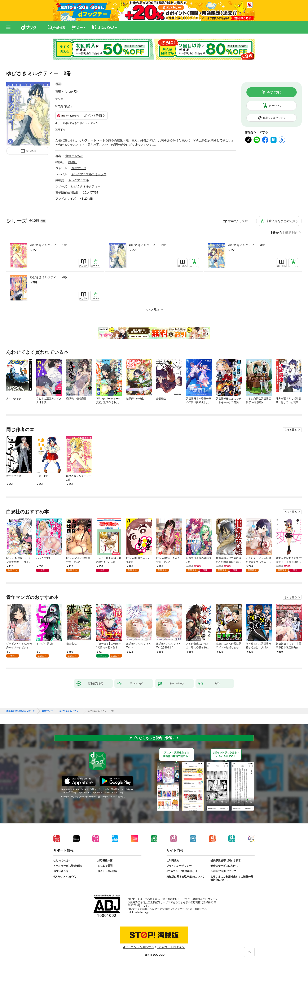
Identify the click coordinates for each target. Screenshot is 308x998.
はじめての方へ (62, 860)
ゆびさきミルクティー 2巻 (147, 245)
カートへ (275, 105)
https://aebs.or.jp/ (139, 912)
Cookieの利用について (224, 871)
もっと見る (290, 429)
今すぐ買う (274, 92)
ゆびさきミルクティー (86, 186)
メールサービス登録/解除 (67, 865)
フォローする (76, 92)
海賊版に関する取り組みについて (185, 876)
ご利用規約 (173, 860)
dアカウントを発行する (138, 947)
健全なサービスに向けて (224, 865)
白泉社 (72, 162)
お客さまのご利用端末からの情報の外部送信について (232, 878)
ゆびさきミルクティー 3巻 (246, 245)
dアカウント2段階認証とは (182, 871)
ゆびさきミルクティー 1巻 (48, 245)
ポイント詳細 (93, 115)
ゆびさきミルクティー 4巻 (48, 277)
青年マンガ (78, 168)
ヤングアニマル (78, 180)
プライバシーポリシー (179, 865)
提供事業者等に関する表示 (226, 860)
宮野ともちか (64, 91)
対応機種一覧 (105, 860)
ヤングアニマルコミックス (88, 174)
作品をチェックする (274, 117)
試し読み (31, 150)
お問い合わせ (61, 871)
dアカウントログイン (65, 876)
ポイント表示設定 (107, 871)
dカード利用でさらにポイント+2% (75, 123)
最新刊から (293, 232)
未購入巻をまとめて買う (282, 221)
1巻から (276, 232)
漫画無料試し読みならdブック (20, 711)
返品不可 (60, 129)
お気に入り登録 (237, 221)
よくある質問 (105, 865)
